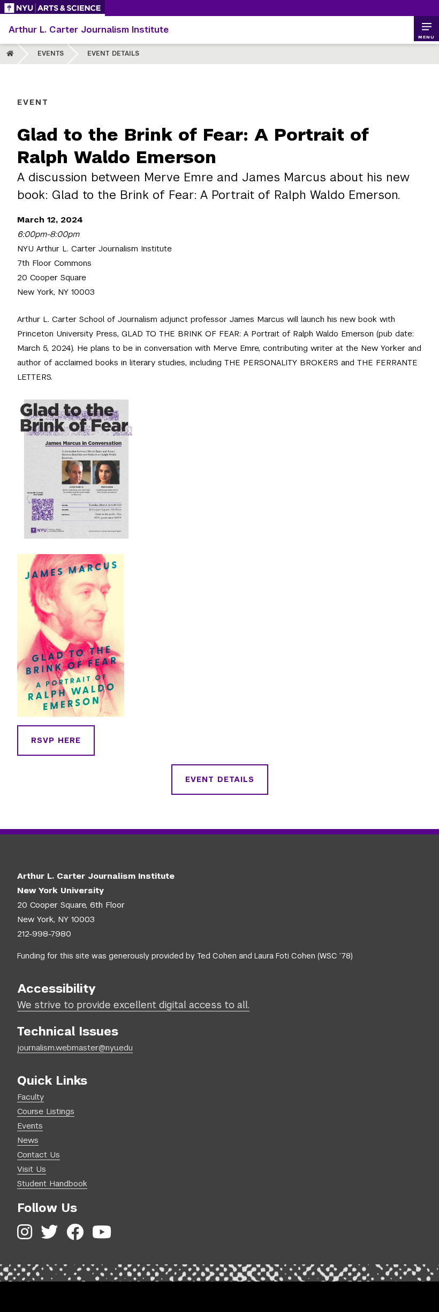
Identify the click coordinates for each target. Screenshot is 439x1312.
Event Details (113, 53)
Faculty (30, 1097)
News (28, 1140)
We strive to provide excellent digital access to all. (133, 1005)
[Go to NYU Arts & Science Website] (52, 8)
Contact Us (38, 1154)
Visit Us (31, 1169)
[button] (426, 29)
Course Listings (45, 1111)
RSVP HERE (56, 740)
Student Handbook (52, 1183)
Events (50, 53)
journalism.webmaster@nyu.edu (75, 1047)
